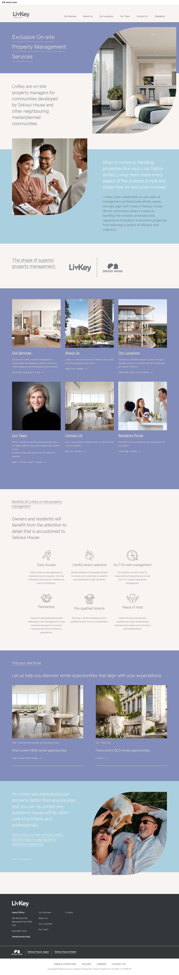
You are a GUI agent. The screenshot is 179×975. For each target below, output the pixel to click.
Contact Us (142, 16)
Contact (69, 913)
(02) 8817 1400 (19, 931)
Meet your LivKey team (27, 462)
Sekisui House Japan (38, 952)
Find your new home (25, 758)
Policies (86, 964)
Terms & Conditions (64, 964)
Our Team (125, 16)
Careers (101, 964)
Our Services (70, 16)
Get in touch (73, 452)
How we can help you (26, 373)
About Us (87, 16)
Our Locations (106, 16)
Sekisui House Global (65, 952)
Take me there (127, 452)
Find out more (74, 369)
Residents (160, 16)
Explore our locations (133, 373)
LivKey (100, 758)
